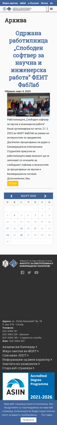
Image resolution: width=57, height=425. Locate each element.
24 (7, 235)
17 (7, 228)
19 (21, 228)
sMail (23, 3)
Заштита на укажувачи (20, 364)
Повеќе (13, 183)
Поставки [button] (46, 414)
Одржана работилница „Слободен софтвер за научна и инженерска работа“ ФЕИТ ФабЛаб (28, 58)
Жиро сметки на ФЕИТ (19, 351)
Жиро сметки (10, 3)
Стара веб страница (17, 368)
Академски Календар (18, 347)
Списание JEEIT (14, 355)
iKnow (44, 3)
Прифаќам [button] (28, 419)
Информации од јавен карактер (26, 359)
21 (35, 228)
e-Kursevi (33, 3)
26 (21, 235)
